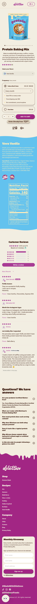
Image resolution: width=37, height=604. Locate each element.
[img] (6, 276)
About (4, 518)
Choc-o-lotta (6, 498)
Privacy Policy (6, 530)
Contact (4, 524)
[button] (6, 64)
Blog (3, 527)
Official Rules (9, 575)
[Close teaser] (10, 594)
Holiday (4, 501)
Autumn (4, 492)
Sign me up (18, 571)
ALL (3, 489)
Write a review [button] (18, 265)
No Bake (4, 507)
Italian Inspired (7, 504)
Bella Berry (5, 495)
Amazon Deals (6, 480)
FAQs (4, 521)
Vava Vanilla (6, 509)
